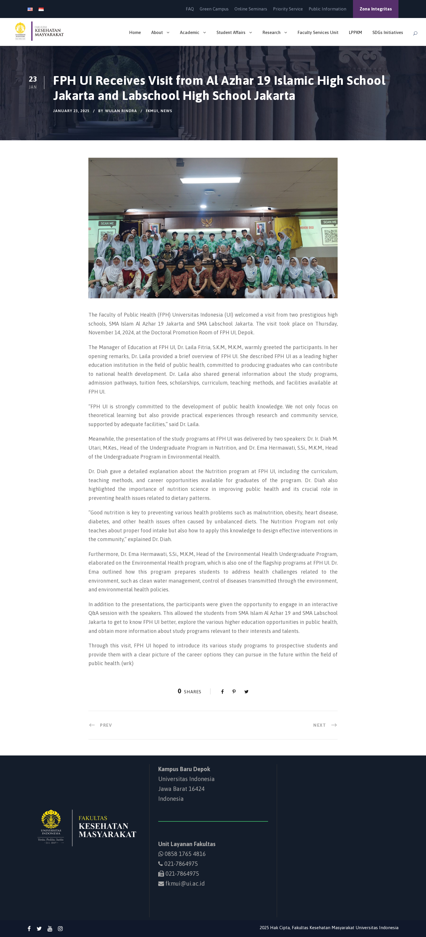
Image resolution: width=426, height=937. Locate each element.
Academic (189, 32)
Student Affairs (230, 32)
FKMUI (152, 111)
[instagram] (60, 928)
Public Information (327, 8)
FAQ (190, 8)
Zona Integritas (376, 8)
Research (272, 32)
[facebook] (29, 928)
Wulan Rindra (121, 111)
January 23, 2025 (71, 111)
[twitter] (39, 928)
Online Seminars (250, 8)
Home (135, 32)
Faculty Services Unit (318, 32)
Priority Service (288, 8)
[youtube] (50, 928)
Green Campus (214, 8)
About (157, 32)
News (166, 111)
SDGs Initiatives (387, 32)
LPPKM (355, 32)
